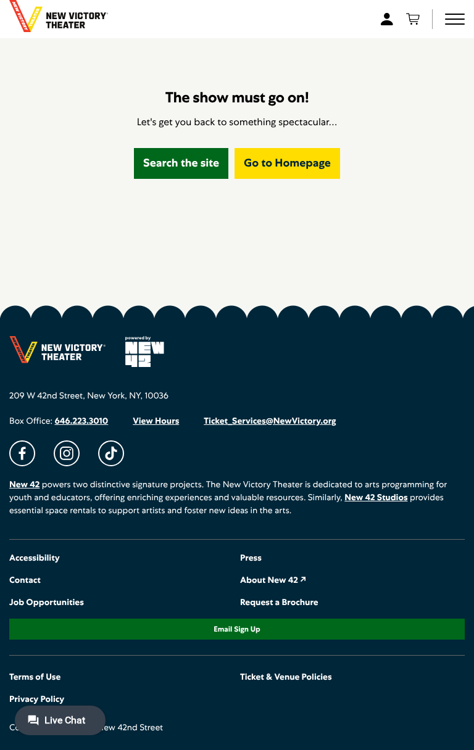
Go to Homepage (287, 163)
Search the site (181, 163)
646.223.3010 (81, 421)
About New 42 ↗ (273, 580)
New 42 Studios (375, 497)
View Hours (156, 421)
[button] (455, 19)
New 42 (24, 484)
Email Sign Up (237, 629)
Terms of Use (34, 677)
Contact (25, 580)
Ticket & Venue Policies (286, 677)
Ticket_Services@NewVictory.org (270, 421)
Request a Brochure (279, 602)
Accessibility (34, 558)
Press (251, 558)
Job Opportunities (46, 602)
